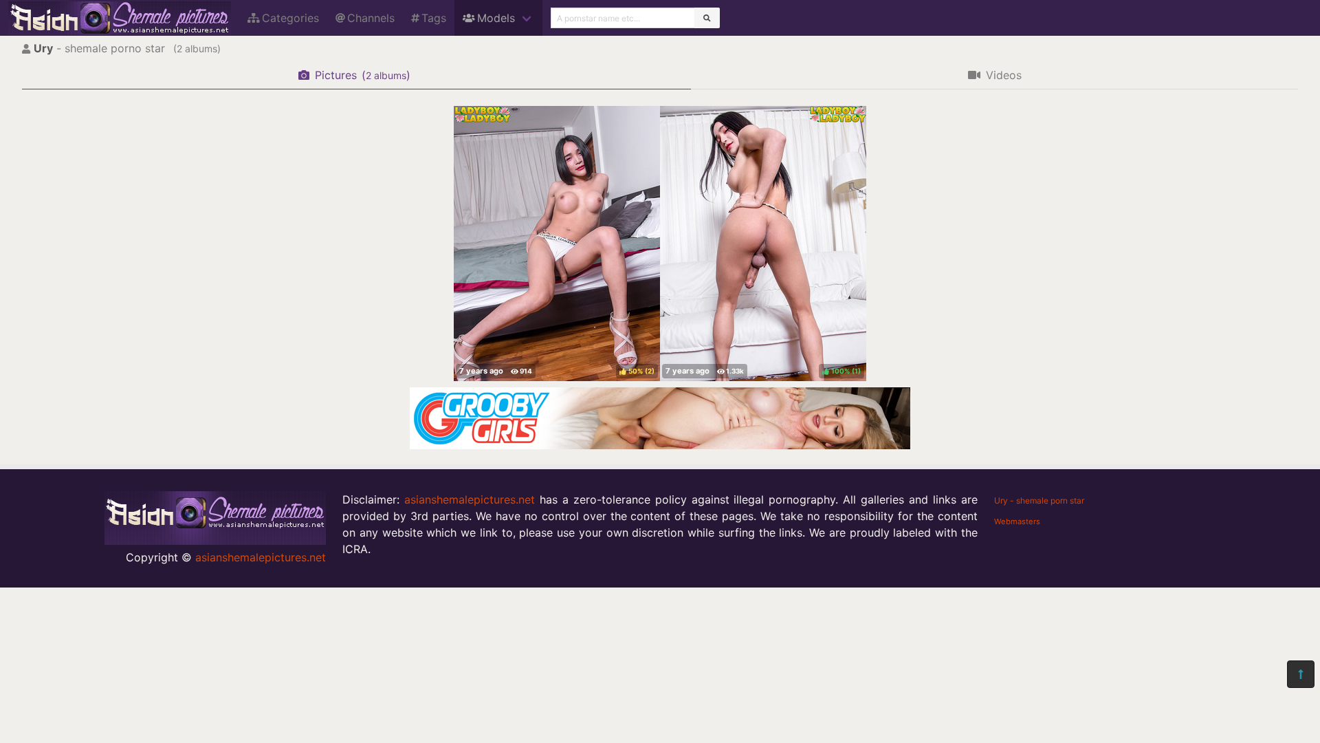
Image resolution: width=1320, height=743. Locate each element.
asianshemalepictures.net (260, 557)
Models (496, 18)
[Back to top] (1300, 674)
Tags (433, 18)
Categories (290, 18)
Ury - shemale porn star (1039, 500)
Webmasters (1017, 521)
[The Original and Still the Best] (660, 445)
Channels (371, 18)
